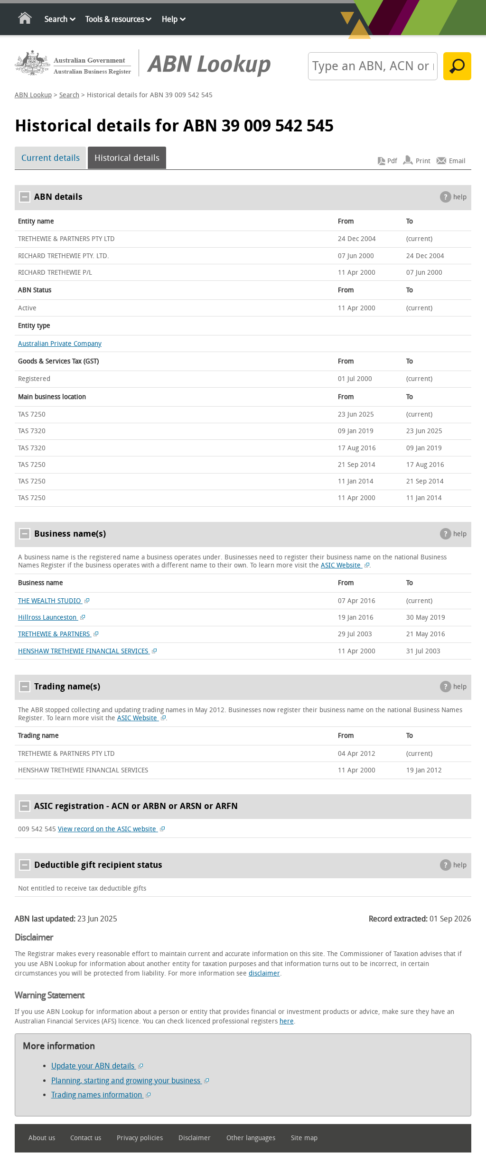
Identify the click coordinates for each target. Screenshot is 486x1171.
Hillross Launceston (48, 617)
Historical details (126, 158)
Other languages (250, 1138)
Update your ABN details (93, 1065)
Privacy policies (140, 1138)
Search (56, 19)
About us (41, 1138)
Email (457, 161)
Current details (50, 158)
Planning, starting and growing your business (126, 1080)
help (460, 197)
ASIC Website (342, 565)
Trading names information (97, 1094)
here (287, 1021)
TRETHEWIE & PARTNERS (55, 634)
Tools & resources (114, 19)
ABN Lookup (33, 95)
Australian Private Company (60, 344)
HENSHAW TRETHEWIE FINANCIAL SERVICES (84, 651)
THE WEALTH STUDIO (50, 601)
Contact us (85, 1138)
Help (170, 19)
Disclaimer (194, 1138)
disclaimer (264, 973)
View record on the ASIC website (108, 829)
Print (423, 161)
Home (25, 20)
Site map (304, 1138)
